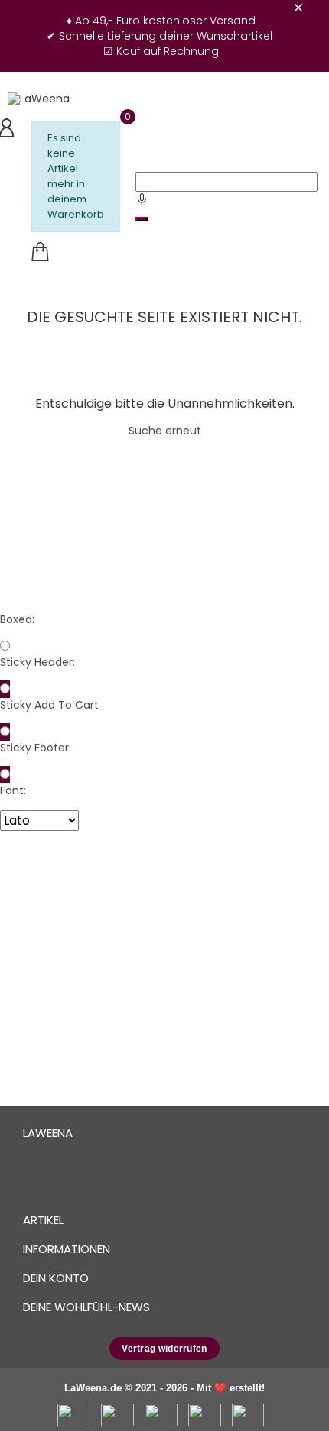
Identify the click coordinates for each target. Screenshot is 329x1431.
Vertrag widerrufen (164, 1348)
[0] (39, 252)
